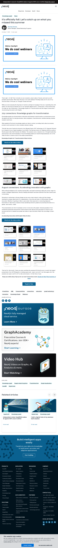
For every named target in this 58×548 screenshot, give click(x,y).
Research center (34, 485)
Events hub (32, 471)
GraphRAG (5, 512)
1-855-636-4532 (49, 495)
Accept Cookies (28, 545)
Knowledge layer (6, 493)
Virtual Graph (5, 498)
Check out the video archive (12, 142)
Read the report (50, 2)
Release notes (19, 490)
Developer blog (19, 485)
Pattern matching (6, 523)
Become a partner (34, 497)
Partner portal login (34, 505)
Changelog (18, 473)
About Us (45, 468)
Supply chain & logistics (20, 383)
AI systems (5, 505)
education (39, 291)
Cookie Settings (8, 541)
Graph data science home (22, 508)
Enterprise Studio (6, 476)
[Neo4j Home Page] (5, 6)
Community (18, 476)
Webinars (25, 294)
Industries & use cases (7, 514)
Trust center (46, 488)
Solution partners (34, 507)
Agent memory (19, 471)
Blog (31, 468)
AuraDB (4, 386)
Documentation (20, 481)
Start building (29, 455)
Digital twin (12, 386)
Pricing (4, 495)
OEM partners (33, 502)
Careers (45, 473)
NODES (31, 478)
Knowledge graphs (7, 517)
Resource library (34, 483)
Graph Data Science (7, 488)
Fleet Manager (6, 483)
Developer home (20, 478)
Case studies (5, 507)
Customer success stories (22, 519)
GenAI (3, 509)
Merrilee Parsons (12, 26)
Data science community (22, 497)
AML (12, 291)
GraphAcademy (19, 488)
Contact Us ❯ (47, 492)
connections (30, 291)
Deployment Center (21, 483)
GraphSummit (33, 476)
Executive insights (20, 522)
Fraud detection (34, 383)
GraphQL (4, 490)
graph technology (49, 291)
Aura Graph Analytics (7, 471)
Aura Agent (5, 473)
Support (45, 485)
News (15, 16)
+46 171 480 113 (52, 497)
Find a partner (33, 500)
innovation (5, 294)
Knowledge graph (7, 16)
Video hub (32, 488)
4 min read (6, 424)
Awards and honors (47, 471)
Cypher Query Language (8, 481)
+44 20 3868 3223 (50, 500)
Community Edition (6, 478)
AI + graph (18, 468)
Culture (45, 476)
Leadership (46, 481)
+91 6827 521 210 (50, 515)
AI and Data (5, 291)
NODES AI (32, 481)
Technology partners (35, 509)
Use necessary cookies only (45, 545)
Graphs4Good (46, 478)
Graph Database (6, 485)
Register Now (29, 284)
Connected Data (20, 291)
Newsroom (45, 483)
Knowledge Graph (15, 294)
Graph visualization (46, 383)
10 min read (34, 424)
